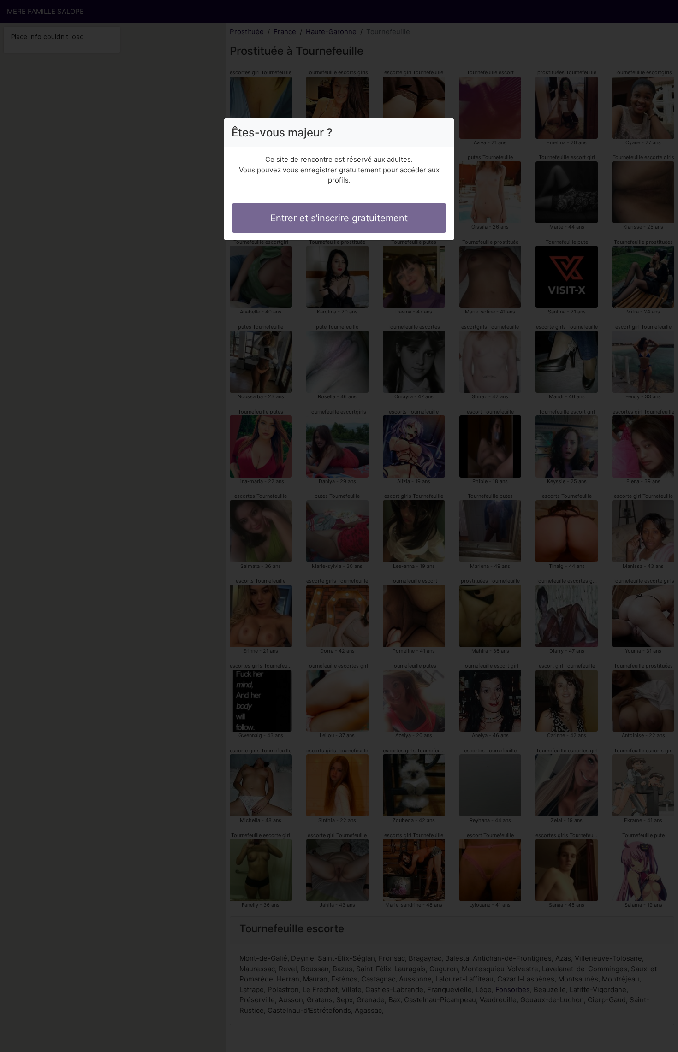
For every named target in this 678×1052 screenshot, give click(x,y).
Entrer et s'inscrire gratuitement (339, 218)
